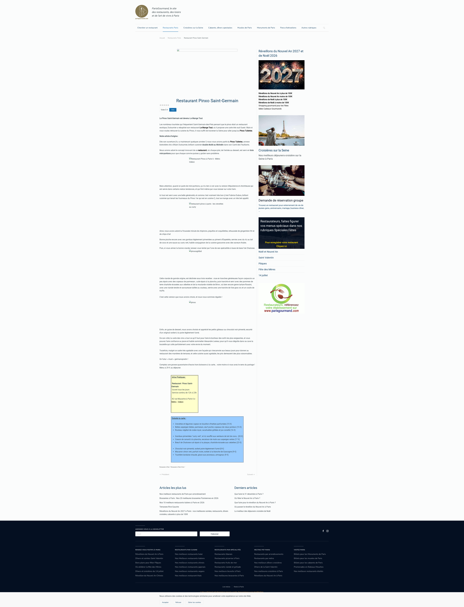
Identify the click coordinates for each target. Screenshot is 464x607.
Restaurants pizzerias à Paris (227, 558)
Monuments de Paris (266, 27)
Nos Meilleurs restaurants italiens (190, 558)
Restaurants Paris (170, 27)
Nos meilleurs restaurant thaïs (188, 575)
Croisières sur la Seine (193, 27)
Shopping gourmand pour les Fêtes (273, 105)
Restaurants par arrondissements (268, 554)
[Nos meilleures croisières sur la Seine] (281, 130)
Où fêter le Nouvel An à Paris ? (247, 498)
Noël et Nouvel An (268, 251)
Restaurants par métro (264, 558)
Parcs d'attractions (288, 27)
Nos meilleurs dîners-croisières (268, 562)
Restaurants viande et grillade (228, 567)
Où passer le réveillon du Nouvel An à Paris (252, 507)
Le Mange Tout (196, 118)
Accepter (165, 602)
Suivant (250, 474)
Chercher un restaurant (147, 27)
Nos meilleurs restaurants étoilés (308, 571)
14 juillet (263, 275)
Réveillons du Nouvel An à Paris (149, 554)
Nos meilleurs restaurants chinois (189, 562)
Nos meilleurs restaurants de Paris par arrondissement (183, 494)
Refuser (178, 602)
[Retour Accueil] (141, 12)
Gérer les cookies (194, 602)
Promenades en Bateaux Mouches (308, 567)
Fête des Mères (267, 269)
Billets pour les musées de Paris (308, 558)
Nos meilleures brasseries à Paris (229, 575)
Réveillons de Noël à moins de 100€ (274, 102)
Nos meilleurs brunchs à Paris (228, 571)
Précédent (165, 474)
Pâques (263, 263)
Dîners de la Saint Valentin (265, 567)
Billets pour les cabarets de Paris (308, 562)
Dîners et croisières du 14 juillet (149, 571)
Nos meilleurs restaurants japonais (190, 567)
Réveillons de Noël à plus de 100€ (273, 99)
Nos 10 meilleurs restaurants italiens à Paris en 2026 (182, 502)
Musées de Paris (244, 27)
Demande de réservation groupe (281, 200)
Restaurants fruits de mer (226, 562)
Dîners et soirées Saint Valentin (149, 558)
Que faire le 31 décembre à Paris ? (248, 494)
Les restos (226, 587)
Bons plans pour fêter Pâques (148, 562)
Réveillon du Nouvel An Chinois (149, 575)
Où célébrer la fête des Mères (148, 567)
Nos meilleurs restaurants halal (189, 554)
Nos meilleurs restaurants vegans (189, 571)
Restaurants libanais (223, 554)
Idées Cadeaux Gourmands (270, 109)
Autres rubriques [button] (308, 27)
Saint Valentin (266, 257)
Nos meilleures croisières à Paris (268, 571)
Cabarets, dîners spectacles (220, 27)
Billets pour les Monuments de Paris (310, 554)
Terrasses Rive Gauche (169, 507)
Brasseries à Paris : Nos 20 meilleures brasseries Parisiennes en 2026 (189, 498)
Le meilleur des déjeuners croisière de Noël (252, 511)
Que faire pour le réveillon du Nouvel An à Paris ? (255, 502)
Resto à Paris (239, 587)
